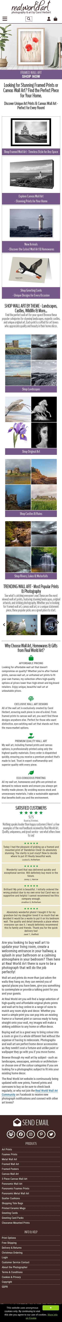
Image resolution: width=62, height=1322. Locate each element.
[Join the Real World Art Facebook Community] (11, 1134)
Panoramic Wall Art (12, 1183)
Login (5, 1257)
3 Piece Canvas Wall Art (14, 1178)
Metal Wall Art (9, 1159)
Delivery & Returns (11, 1247)
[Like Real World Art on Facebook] (21, 1134)
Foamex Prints (9, 1154)
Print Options (9, 1237)
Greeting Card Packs (12, 1217)
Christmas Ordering (12, 1252)
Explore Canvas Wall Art (31, 199)
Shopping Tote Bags (12, 1203)
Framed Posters (10, 1169)
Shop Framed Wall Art (31, 151)
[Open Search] (28, 19)
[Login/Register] (49, 19)
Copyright (7, 1281)
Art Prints (7, 1149)
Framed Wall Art (10, 1164)
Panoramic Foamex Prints (15, 1188)
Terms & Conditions (12, 1272)
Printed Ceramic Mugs (13, 1208)
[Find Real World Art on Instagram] (31, 1134)
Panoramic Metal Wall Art (15, 1193)
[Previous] (4, 624)
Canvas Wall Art (10, 1173)
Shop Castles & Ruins (31, 513)
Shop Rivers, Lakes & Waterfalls (31, 576)
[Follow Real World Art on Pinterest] (41, 1134)
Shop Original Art (31, 451)
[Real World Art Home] (31, 13)
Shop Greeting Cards (31, 293)
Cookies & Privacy (11, 1277)
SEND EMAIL (35, 1123)
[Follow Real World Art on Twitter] (51, 1134)
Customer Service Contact (15, 1262)
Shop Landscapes (31, 389)
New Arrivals (31, 247)
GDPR (5, 1286)
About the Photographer (14, 1267)
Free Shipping (9, 1242)
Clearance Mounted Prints (16, 1222)
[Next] (58, 622)
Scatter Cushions (11, 1198)
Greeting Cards (10, 1213)
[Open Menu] (4, 18)
